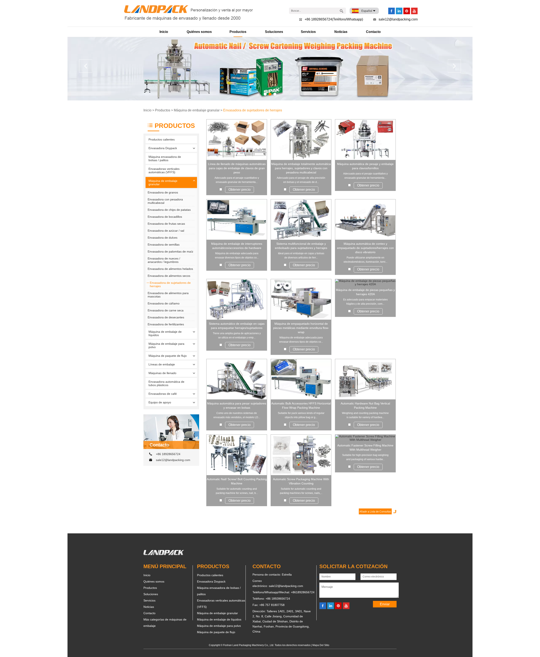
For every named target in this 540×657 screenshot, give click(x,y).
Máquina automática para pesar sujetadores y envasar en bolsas (236, 405)
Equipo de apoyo (159, 402)
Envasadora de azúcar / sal (166, 230)
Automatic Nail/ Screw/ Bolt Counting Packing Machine (237, 481)
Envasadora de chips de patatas (169, 209)
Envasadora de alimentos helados (170, 268)
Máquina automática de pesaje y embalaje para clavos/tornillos (365, 166)
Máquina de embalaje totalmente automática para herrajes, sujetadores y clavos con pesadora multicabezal (301, 168)
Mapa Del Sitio (320, 645)
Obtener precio (239, 189)
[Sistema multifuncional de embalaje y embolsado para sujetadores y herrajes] (301, 219)
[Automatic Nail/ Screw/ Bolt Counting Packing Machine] (237, 455)
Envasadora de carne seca (166, 310)
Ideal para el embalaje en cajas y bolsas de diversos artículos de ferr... (301, 255)
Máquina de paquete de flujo (167, 355)
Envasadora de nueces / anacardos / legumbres (164, 260)
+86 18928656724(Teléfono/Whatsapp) (334, 19)
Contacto (373, 32)
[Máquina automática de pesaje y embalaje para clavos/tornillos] (365, 139)
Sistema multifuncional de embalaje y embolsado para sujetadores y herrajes (301, 246)
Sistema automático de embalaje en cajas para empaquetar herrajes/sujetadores (237, 326)
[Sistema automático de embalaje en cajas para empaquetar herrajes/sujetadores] (237, 299)
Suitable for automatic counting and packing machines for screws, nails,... (301, 491)
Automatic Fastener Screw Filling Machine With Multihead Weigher (365, 447)
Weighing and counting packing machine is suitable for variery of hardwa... (365, 415)
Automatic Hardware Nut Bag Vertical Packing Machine (365, 405)
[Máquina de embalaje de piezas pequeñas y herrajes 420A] (365, 282)
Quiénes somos (199, 32)
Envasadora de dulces (162, 237)
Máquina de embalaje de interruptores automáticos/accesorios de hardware (236, 246)
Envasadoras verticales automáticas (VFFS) (164, 170)
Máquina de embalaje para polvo (166, 345)
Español (366, 10)
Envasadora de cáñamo (164, 303)
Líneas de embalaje (161, 364)
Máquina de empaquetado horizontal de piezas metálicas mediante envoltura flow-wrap (301, 328)
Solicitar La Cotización (353, 566)
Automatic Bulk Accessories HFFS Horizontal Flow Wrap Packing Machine (301, 405)
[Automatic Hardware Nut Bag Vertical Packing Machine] (365, 379)
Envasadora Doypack (162, 148)
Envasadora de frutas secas (166, 223)
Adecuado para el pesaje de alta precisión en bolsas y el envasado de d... (301, 180)
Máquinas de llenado (162, 373)
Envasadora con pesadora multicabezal (165, 201)
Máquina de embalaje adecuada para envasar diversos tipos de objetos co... (237, 255)
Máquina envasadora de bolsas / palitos (164, 158)
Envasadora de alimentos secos (169, 275)
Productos (238, 32)
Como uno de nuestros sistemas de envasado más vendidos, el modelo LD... (236, 415)
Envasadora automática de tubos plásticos (166, 383)
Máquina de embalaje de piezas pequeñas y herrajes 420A (365, 292)
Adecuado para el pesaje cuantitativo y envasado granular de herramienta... (237, 180)
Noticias (340, 32)
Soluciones (274, 32)
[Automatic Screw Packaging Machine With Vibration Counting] (301, 455)
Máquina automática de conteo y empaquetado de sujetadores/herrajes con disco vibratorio (365, 248)
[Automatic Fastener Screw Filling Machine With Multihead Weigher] (365, 438)
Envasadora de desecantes (166, 317)
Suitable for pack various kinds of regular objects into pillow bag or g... (301, 415)
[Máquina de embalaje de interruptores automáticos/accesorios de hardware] (237, 219)
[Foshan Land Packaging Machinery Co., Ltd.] (163, 554)
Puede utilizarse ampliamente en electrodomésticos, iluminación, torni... (365, 259)
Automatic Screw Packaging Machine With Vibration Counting (301, 481)
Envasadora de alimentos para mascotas (168, 294)
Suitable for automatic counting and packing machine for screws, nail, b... (237, 491)
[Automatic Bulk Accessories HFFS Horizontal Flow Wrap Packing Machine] (301, 379)
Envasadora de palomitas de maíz (170, 251)
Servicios (308, 32)
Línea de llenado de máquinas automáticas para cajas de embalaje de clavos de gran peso (237, 168)
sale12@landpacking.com (398, 19)
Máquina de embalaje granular (197, 110)
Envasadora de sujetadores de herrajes (252, 110)
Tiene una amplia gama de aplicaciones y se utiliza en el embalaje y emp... (237, 335)
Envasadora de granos (163, 192)
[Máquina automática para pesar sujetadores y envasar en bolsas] (237, 379)
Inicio (163, 32)
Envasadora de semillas (164, 244)
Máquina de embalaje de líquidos (165, 333)
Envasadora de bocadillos (165, 216)
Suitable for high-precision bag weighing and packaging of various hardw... (365, 457)
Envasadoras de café (162, 393)
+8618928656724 (303, 592)
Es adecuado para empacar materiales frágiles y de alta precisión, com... (365, 301)
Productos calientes (161, 139)
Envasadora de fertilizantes (166, 324)
